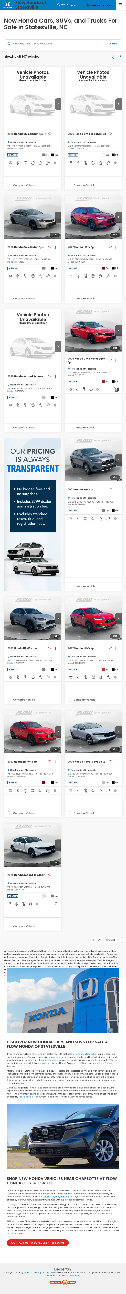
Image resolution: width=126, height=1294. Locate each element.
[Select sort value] (118, 57)
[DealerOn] (62, 1269)
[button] (58, 104)
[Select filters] (113, 56)
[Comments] (116, 389)
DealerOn (28, 1272)
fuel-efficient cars (51, 1060)
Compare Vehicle (24, 185)
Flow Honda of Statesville (82, 1054)
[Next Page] (99, 940)
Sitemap (37, 1272)
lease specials (27, 1096)
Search (113, 43)
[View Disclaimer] (55, 162)
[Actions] (55, 134)
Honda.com (73, 1275)
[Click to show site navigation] (121, 5)
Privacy (46, 1272)
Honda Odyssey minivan (56, 1196)
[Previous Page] (93, 940)
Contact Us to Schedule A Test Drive (37, 1243)
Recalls (54, 1272)
